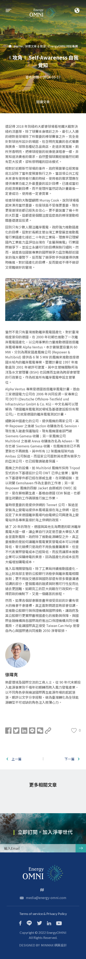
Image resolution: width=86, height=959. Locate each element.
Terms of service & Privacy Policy (43, 914)
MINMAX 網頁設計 (54, 945)
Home (18, 46)
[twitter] (39, 923)
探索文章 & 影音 (35, 46)
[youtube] (59, 923)
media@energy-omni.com (46, 897)
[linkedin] (49, 923)
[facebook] (20, 923)
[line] (29, 923)
